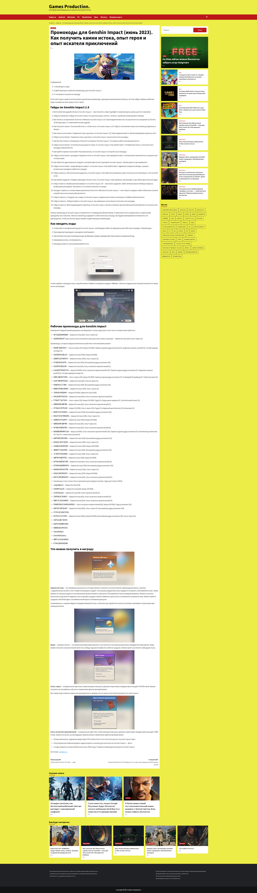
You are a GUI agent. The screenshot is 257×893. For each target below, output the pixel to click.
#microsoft (200, 210)
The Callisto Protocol (186, 848)
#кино (194, 214)
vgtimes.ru (63, 752)
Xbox (96, 17)
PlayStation (87, 17)
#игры (187, 214)
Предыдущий (62, 761)
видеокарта (166, 256)
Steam (179, 239)
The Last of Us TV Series (183, 243)
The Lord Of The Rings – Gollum (172, 247)
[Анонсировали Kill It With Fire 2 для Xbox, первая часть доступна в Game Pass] (169, 109)
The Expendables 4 (167, 243)
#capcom (183, 210)
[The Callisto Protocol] (192, 836)
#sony (173, 214)
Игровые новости (191, 252)
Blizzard (199, 218)
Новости (52, 17)
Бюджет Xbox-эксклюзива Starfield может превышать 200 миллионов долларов (192, 159)
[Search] (207, 17)
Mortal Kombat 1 (198, 226)
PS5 (187, 231)
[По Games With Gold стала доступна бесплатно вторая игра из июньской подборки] (169, 93)
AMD (172, 218)
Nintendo (71, 17)
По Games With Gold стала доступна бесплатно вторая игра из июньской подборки (192, 93)
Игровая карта (116, 17)
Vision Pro (165, 252)
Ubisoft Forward (197, 247)
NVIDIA (164, 231)
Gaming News (182, 226)
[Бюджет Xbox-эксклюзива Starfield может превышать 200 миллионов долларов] (169, 159)
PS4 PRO (180, 231)
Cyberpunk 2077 (175, 222)
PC (79, 17)
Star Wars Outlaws (168, 239)
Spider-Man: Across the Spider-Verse (173, 235)
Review (193, 231)
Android (62, 17)
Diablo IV (185, 222)
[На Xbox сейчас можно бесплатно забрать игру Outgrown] (184, 52)
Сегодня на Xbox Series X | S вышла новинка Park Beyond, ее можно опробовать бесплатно (191, 77)
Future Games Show (168, 226)
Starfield (190, 235)
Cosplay (165, 222)
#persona (165, 214)
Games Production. (69, 6)
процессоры (177, 256)
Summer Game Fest (189, 239)
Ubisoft (187, 247)
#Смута (180, 214)
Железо (103, 17)
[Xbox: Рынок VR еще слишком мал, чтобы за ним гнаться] (169, 142)
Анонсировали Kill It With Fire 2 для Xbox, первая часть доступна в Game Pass (192, 110)
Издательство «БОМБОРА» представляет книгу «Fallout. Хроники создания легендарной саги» (64, 851)
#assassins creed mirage (169, 210)
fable (192, 222)
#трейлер (165, 218)
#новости (202, 214)
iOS (190, 226)
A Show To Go (189, 218)
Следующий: (133, 762)
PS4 (175, 231)
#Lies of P (191, 210)
